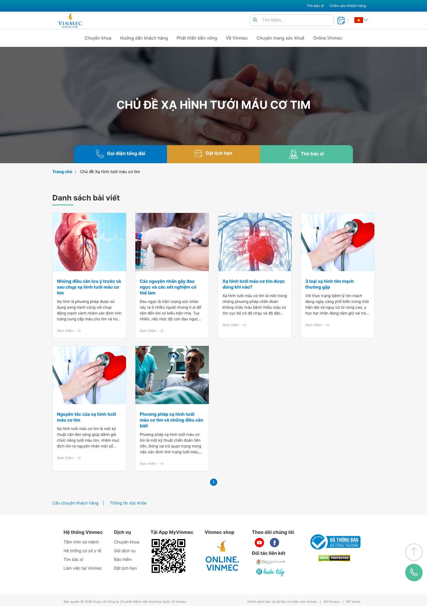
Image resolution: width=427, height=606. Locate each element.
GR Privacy (331, 601)
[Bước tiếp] (271, 572)
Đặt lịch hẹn (125, 568)
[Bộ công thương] (334, 542)
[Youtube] (259, 542)
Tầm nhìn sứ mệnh (81, 542)
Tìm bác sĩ (315, 5)
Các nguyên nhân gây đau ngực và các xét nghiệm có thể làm (168, 287)
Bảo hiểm (123, 559)
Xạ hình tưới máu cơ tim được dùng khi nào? (254, 284)
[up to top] (414, 552)
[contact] (414, 572)
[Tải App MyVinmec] (168, 556)
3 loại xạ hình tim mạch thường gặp (329, 284)
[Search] (255, 20)
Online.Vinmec (328, 38)
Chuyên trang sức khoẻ (280, 38)
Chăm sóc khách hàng (347, 5)
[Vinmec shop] (222, 556)
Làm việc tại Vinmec (83, 568)
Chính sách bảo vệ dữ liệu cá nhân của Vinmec (282, 601)
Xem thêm (65, 330)
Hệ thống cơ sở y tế (82, 550)
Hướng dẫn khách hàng (144, 38)
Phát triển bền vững (197, 38)
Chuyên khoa (98, 38)
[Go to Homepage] (70, 20)
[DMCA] (334, 558)
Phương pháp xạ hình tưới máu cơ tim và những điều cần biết (171, 420)
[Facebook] (274, 542)
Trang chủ (62, 171)
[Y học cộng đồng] (271, 562)
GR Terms (353, 601)
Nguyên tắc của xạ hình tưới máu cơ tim (86, 417)
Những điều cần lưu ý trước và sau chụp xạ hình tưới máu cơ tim (89, 287)
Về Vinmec (237, 38)
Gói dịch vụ (125, 550)
